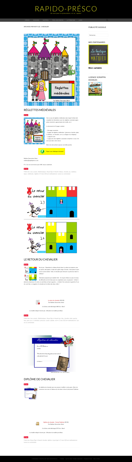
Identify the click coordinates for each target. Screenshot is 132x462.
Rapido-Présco (66, 8)
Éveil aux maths (57, 20)
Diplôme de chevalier (39, 379)
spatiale (52, 320)
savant (47, 320)
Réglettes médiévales (40, 109)
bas (60, 318)
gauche (75, 318)
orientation (37, 320)
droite (71, 318)
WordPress (53, 458)
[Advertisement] (54, 294)
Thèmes (27, 20)
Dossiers (36, 20)
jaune (28, 320)
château (61, 171)
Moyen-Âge (50, 171)
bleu (62, 318)
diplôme (50, 440)
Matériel (46, 20)
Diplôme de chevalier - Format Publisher (53, 422)
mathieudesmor (53, 173)
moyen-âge (55, 440)
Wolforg (96, 458)
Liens (80, 20)
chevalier (66, 171)
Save (27, 115)
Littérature (71, 20)
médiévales (31, 173)
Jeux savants (33, 171)
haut (25, 320)
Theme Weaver (77, 458)
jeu (69, 171)
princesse (42, 320)
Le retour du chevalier (40, 259)
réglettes (36, 173)
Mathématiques (42, 171)
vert (56, 320)
